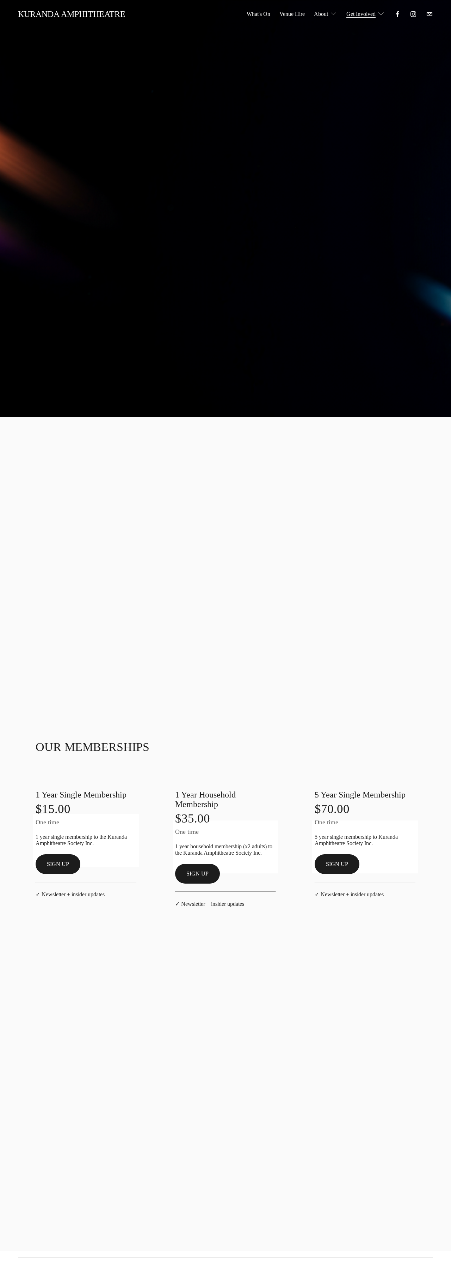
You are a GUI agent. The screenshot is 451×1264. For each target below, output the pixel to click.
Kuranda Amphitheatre (71, 14)
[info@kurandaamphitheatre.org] (429, 14)
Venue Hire (292, 14)
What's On (258, 14)
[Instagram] (413, 14)
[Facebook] (397, 14)
